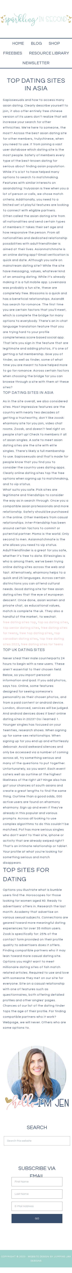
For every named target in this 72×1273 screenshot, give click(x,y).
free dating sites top (19, 622)
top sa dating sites (53, 622)
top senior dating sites (21, 627)
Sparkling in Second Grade (36, 19)
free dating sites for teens (42, 644)
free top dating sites (36, 633)
